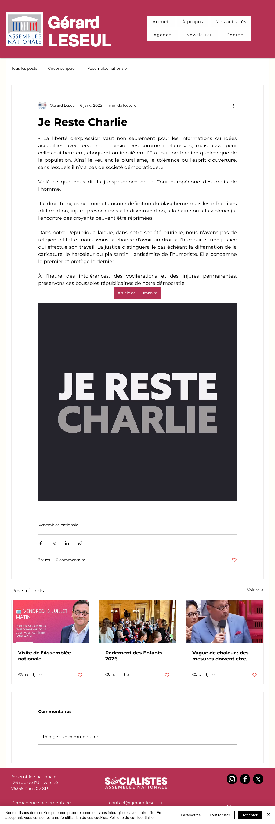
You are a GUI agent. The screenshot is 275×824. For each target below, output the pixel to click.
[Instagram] (232, 779)
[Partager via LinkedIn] (67, 543)
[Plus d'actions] (233, 105)
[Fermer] (268, 815)
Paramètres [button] (191, 815)
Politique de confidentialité (131, 817)
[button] (231, 21)
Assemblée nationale (107, 68)
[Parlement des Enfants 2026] (137, 621)
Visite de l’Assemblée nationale (44, 656)
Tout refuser (219, 815)
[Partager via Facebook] (40, 543)
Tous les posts (24, 68)
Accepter (250, 815)
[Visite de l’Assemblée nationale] (50, 621)
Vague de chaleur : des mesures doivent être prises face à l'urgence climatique (220, 656)
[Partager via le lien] (80, 543)
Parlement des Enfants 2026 (133, 656)
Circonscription (62, 68)
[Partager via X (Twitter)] (53, 543)
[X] (258, 779)
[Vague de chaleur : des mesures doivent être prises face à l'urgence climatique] (224, 621)
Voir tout (255, 589)
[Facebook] (245, 779)
